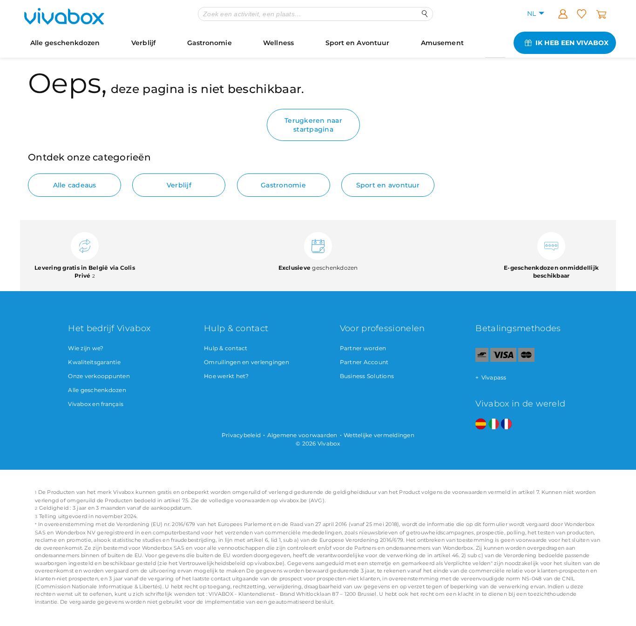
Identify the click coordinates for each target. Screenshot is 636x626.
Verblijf (143, 43)
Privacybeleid (241, 435)
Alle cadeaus (74, 185)
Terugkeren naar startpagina (313, 124)
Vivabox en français (95, 403)
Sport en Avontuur (357, 43)
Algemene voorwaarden (302, 435)
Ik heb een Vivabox (572, 43)
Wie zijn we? (85, 348)
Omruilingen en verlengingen (246, 362)
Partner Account (364, 362)
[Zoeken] (424, 13)
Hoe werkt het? (226, 376)
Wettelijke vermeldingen (379, 435)
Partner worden (363, 348)
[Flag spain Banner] (480, 424)
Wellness (278, 43)
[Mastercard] (526, 359)
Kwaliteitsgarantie (94, 362)
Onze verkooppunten (99, 376)
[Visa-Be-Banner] (503, 359)
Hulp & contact (226, 348)
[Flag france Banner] (506, 424)
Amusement (442, 43)
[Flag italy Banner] (493, 424)
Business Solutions (367, 376)
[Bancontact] (481, 359)
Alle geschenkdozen (65, 43)
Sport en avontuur (387, 185)
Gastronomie (209, 43)
